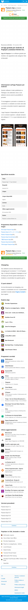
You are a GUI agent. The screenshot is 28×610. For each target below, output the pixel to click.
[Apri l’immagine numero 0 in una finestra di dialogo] (7, 135)
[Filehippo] (5, 1)
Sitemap (3, 584)
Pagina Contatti (20, 292)
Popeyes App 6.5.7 (6, 512)
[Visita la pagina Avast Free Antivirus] (14, 14)
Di (13, 10)
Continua (14, 525)
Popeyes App (13, 8)
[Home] (1, 5)
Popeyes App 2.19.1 (6, 521)
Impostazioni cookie (20, 593)
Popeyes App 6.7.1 (6, 506)
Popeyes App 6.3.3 (6, 518)
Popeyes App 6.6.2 (6, 509)
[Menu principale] (26, 1)
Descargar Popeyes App (7, 229)
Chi (2, 575)
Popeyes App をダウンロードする (10, 232)
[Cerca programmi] (23, 1)
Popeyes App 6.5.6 (6, 515)
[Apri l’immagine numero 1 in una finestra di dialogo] (21, 135)
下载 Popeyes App (6, 239)
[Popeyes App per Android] (3, 9)
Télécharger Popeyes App (7, 244)
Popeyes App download (7, 242)
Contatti (3, 578)
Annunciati (4, 581)
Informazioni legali (19, 587)
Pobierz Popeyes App (6, 234)
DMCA (16, 590)
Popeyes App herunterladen (8, 237)
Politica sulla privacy (20, 584)
